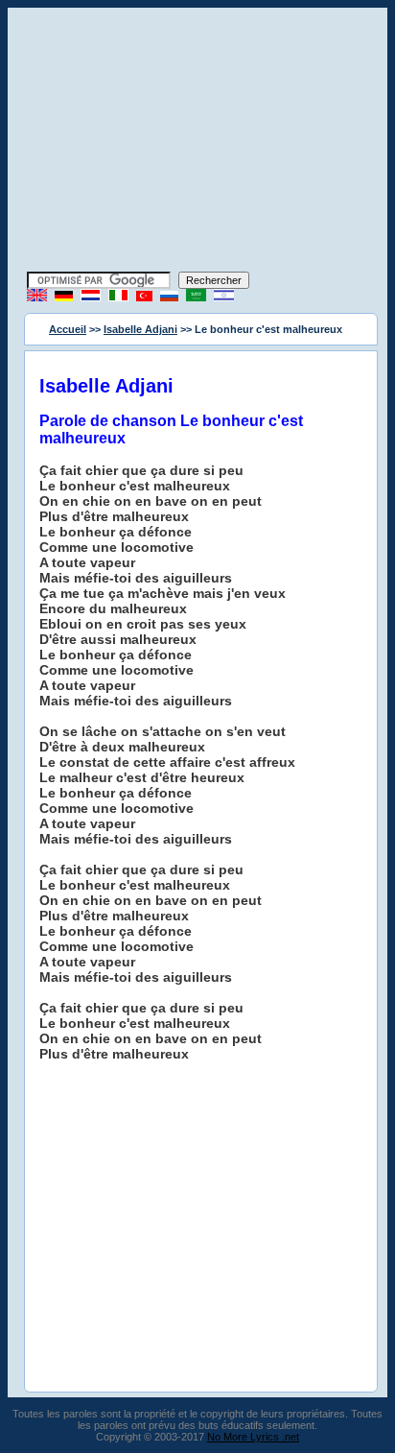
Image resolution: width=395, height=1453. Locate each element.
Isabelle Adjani (140, 329)
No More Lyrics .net (253, 1436)
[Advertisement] (197, 142)
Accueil (67, 329)
